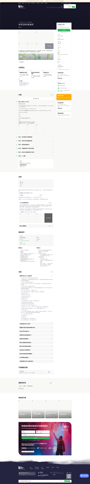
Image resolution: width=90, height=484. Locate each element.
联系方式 (42, 3)
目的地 (23, 3)
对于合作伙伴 (37, 468)
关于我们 (29, 3)
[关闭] (52, 102)
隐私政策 (38, 440)
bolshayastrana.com (29, 451)
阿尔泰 (20, 27)
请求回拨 (54, 474)
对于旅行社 (38, 3)
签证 (25, 3)
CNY (70, 3)
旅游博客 (47, 467)
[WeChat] (67, 472)
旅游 (30, 467)
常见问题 (46, 3)
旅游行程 (19, 3)
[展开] (52, 137)
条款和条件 (34, 440)
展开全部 (51, 94)
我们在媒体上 (33, 3)
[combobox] (37, 432)
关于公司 (52, 467)
